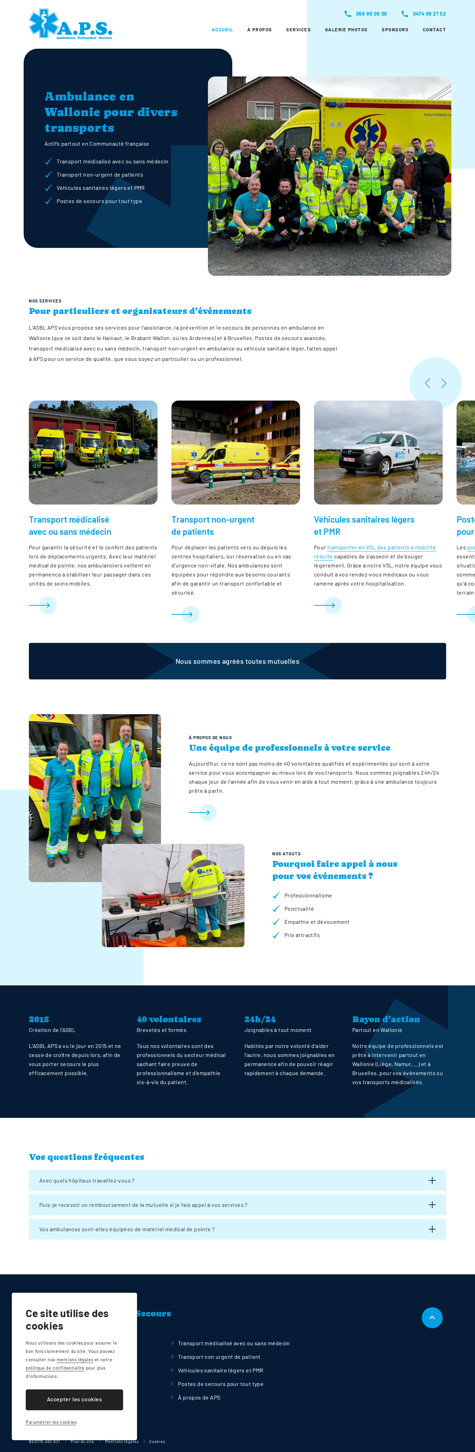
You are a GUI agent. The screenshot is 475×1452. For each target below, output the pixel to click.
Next (443, 383)
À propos (259, 29)
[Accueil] (70, 24)
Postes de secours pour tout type (221, 1383)
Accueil (222, 29)
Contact (434, 29)
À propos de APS (199, 1397)
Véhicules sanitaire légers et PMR (220, 1370)
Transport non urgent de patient (219, 1356)
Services (298, 29)
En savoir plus (317, 812)
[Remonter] (432, 1317)
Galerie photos (346, 29)
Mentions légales (122, 1441)
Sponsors (395, 29)
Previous (428, 383)
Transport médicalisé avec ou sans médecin (234, 1343)
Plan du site (82, 1441)
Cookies (157, 1441)
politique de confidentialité (55, 1368)
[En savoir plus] (93, 605)
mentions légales (75, 1359)
